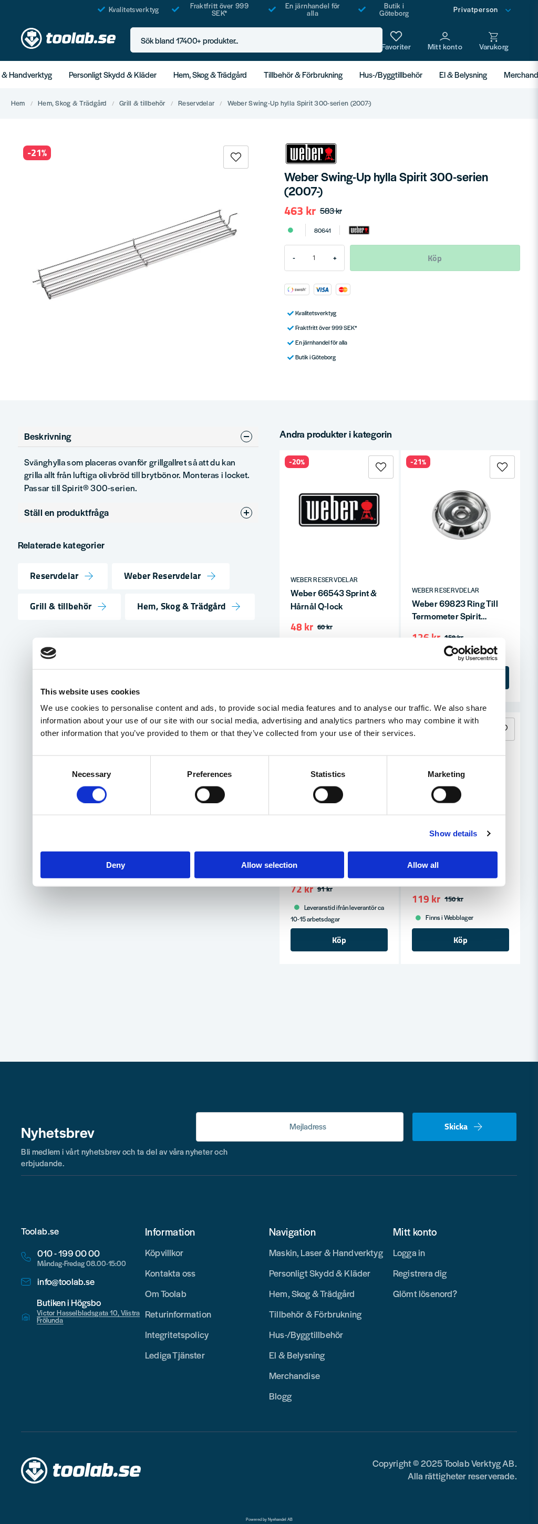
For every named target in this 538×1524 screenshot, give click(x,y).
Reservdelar (196, 103)
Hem (18, 103)
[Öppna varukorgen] (494, 39)
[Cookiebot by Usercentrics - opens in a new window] (452, 653)
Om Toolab (166, 1293)
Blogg (280, 1396)
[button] (371, 40)
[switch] (210, 794)
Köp (339, 940)
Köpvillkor (164, 1252)
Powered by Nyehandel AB (269, 1519)
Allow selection (269, 865)
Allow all (423, 865)
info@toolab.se (66, 1282)
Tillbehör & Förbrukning (303, 74)
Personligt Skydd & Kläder (113, 74)
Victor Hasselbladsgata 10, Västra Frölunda (88, 1316)
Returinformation (178, 1314)
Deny (115, 865)
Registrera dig (420, 1273)
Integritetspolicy (177, 1334)
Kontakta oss (170, 1273)
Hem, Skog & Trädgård (210, 74)
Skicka (456, 1126)
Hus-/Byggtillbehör (390, 74)
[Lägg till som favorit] (396, 39)
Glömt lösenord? (425, 1293)
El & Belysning (463, 74)
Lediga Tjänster (175, 1355)
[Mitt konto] (445, 39)
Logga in (409, 1252)
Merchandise (294, 1375)
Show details (453, 832)
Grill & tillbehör (142, 103)
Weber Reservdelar (162, 576)
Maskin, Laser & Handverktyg (326, 1252)
